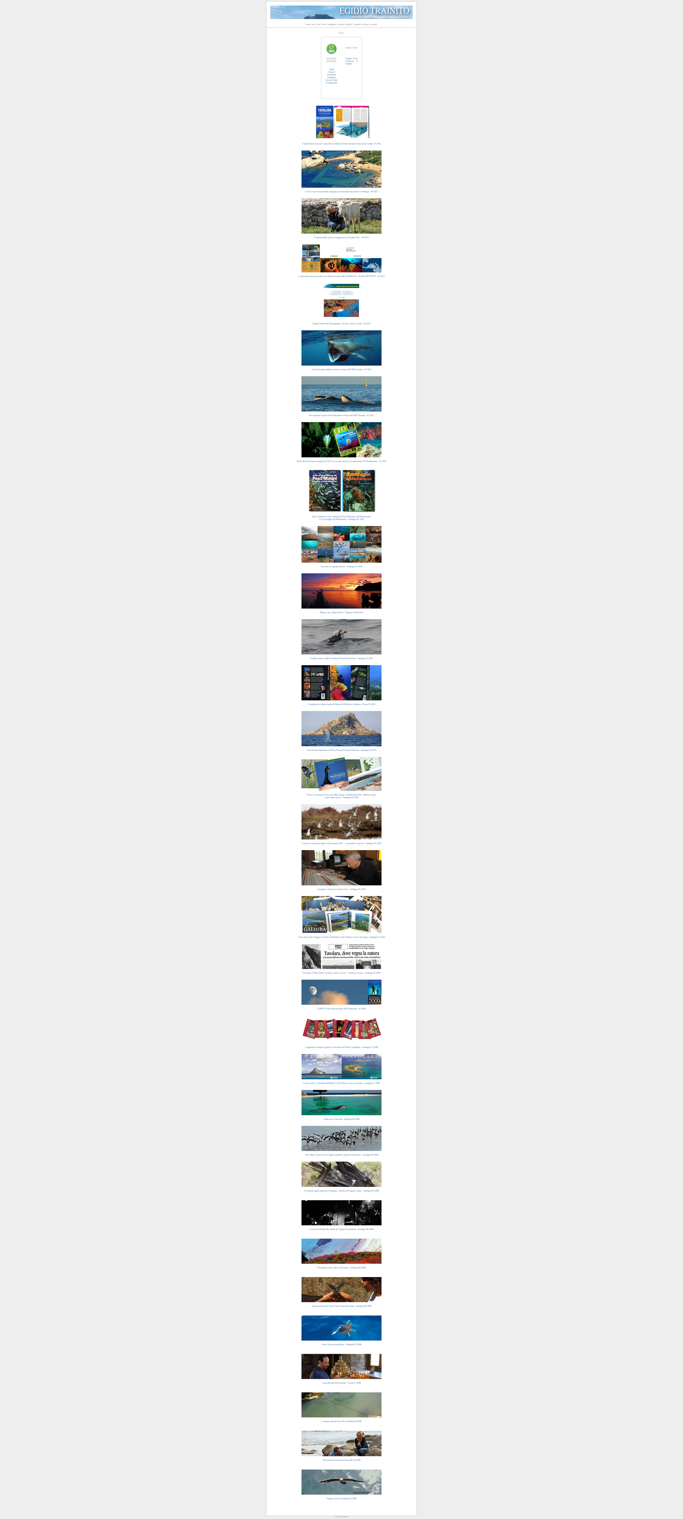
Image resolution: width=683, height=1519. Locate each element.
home (308, 24)
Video (331, 69)
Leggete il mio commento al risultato (351, 61)
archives (365, 24)
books (324, 24)
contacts (373, 24)
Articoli (331, 72)
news (314, 24)
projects (341, 24)
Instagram (331, 77)
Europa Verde (331, 80)
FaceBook (331, 74)
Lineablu (357, 24)
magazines (332, 24)
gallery (349, 24)
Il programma (331, 82)
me (319, 24)
